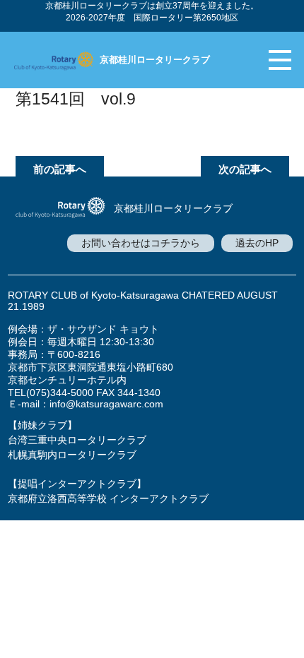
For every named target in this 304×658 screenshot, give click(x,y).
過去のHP (257, 243)
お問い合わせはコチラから (140, 243)
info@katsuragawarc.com (106, 403)
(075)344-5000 (59, 392)
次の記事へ (244, 169)
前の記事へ (59, 169)
